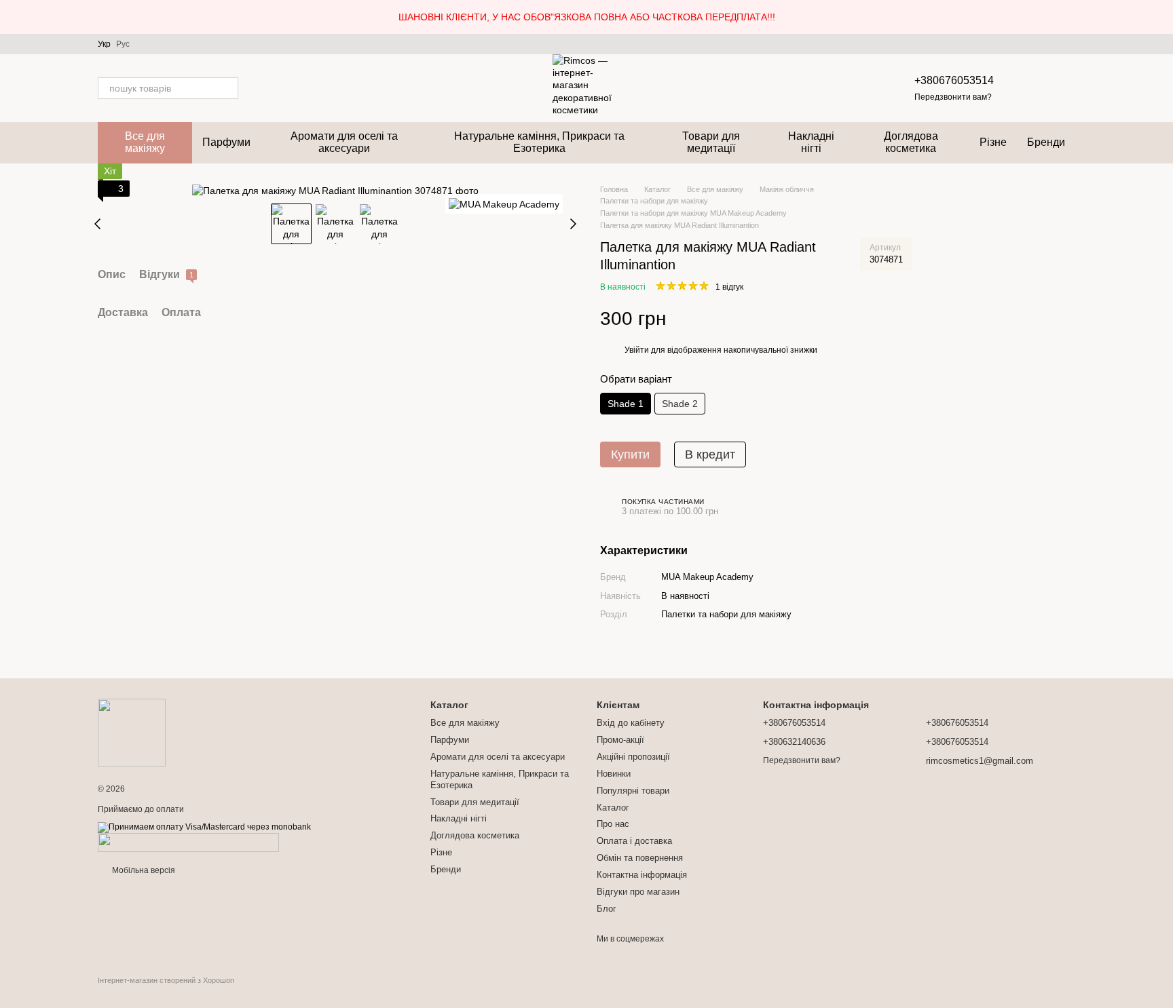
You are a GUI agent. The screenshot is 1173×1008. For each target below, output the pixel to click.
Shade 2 (680, 403)
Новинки (614, 774)
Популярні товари (633, 791)
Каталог (613, 807)
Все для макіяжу (145, 142)
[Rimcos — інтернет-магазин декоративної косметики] (132, 732)
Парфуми (226, 142)
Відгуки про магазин (638, 892)
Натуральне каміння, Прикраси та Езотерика (539, 142)
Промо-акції (620, 740)
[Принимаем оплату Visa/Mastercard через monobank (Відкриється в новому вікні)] (204, 827)
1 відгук (729, 287)
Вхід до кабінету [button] (631, 723)
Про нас (613, 824)
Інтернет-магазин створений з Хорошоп (166, 980)
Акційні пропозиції (633, 757)
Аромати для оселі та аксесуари (344, 142)
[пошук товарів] (227, 88)
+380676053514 (954, 80)
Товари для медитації (711, 142)
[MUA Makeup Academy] (504, 204)
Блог (606, 909)
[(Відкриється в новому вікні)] (188, 842)
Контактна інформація (642, 875)
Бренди (1046, 142)
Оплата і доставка (634, 841)
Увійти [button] (637, 350)
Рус (123, 44)
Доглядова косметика (911, 142)
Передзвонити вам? (953, 97)
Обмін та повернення (640, 858)
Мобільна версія (142, 870)
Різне (993, 142)
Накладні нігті (811, 142)
